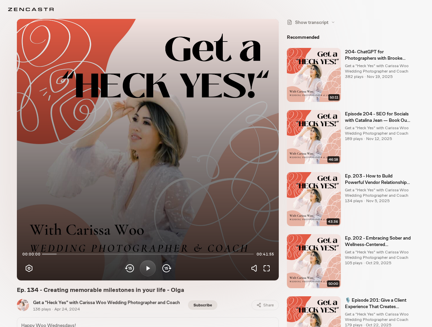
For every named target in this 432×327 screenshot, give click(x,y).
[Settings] (29, 268)
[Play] (148, 268)
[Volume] (255, 268)
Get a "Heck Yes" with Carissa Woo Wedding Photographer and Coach (106, 302)
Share (268, 305)
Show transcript (311, 22)
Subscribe (202, 305)
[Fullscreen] (266, 268)
